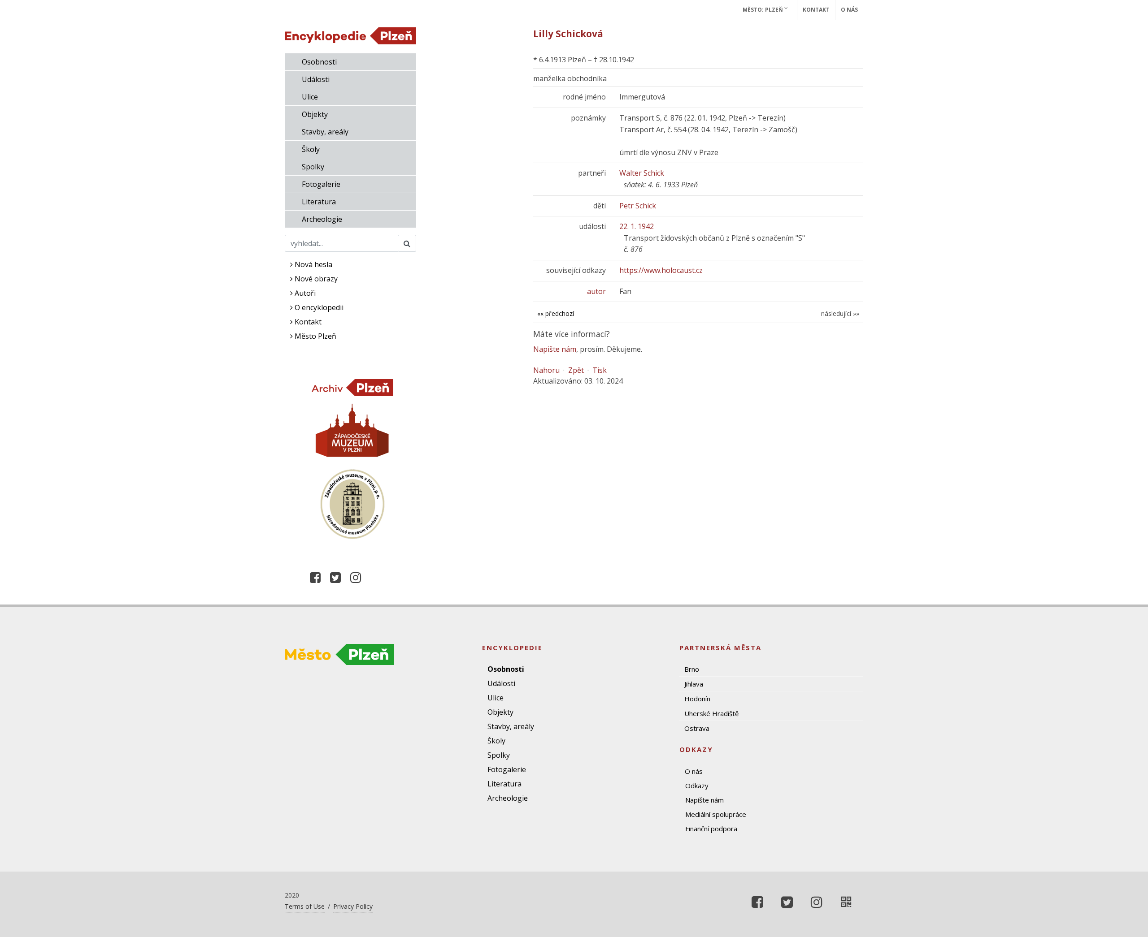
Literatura (319, 202)
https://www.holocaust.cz (661, 270)
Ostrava (696, 728)
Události (316, 79)
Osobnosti (319, 62)
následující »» (840, 313)
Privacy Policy (353, 906)
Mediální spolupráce (715, 814)
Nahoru (546, 370)
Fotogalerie (321, 184)
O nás (849, 9)
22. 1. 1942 (636, 226)
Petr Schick (637, 206)
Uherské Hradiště (711, 713)
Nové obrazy (315, 279)
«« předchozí (555, 313)
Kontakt (816, 9)
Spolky (313, 167)
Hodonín (697, 698)
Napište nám (554, 349)
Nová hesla (312, 264)
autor (596, 291)
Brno (691, 669)
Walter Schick (641, 173)
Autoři (304, 293)
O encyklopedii (318, 307)
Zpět (576, 370)
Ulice (310, 97)
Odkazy (697, 785)
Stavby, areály (325, 132)
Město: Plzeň (763, 9)
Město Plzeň (314, 336)
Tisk (599, 370)
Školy (311, 149)
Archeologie (322, 219)
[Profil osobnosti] (846, 902)
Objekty (315, 114)
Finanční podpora (711, 828)
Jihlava (693, 683)
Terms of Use (305, 906)
